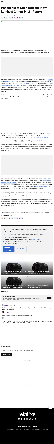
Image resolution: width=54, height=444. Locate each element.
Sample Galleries (36, 239)
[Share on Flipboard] (15, 18)
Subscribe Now (7, 354)
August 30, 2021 (37, 141)
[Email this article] (20, 18)
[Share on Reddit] (2, 18)
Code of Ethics (18, 429)
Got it (49, 298)
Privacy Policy (45, 429)
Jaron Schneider (19, 15)
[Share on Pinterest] (17, 18)
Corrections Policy (26, 429)
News (8, 215)
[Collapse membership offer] (51, 229)
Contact (19, 426)
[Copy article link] (22, 18)
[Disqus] (27, 320)
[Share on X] (7, 18)
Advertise (24, 426)
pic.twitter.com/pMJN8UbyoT (40, 137)
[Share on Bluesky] (12, 18)
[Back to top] (50, 407)
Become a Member (8, 234)
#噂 (31, 137)
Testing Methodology (36, 429)
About (29, 426)
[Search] (52, 2)
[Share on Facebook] (5, 18)
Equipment (5, 215)
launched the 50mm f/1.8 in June (43, 186)
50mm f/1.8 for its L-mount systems (23, 83)
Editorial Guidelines (10, 429)
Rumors (4, 15)
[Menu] (2, 2)
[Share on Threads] (10, 18)
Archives (35, 426)
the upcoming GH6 (9, 81)
